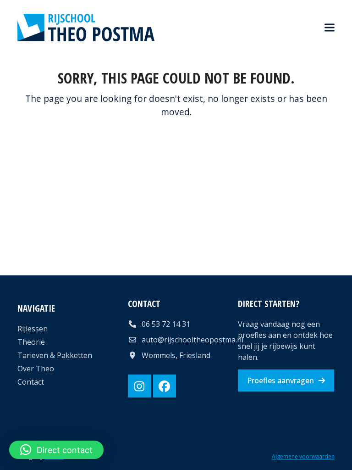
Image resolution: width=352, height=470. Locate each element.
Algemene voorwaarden (303, 456)
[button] (329, 28)
